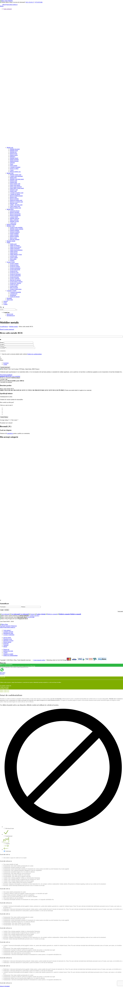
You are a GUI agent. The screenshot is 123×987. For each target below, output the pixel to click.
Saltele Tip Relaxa (15, 245)
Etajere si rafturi (14, 168)
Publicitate (8, 851)
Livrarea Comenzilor (8, 634)
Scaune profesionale (15, 275)
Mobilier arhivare (14, 218)
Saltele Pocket (13, 253)
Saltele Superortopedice (16, 250)
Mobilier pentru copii (15, 174)
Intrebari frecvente (8, 651)
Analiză (7, 843)
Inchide (6, 610)
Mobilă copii (10, 173)
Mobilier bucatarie (15, 149)
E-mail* (2, 344)
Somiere (12, 260)
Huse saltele (13, 259)
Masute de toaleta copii (16, 200)
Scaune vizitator (14, 263)
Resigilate (9, 298)
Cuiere (12, 170)
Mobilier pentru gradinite (16, 229)
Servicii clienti (7, 637)
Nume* (2, 342)
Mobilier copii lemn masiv (17, 179)
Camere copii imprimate (16, 176)
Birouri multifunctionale (16, 195)
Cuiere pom (13, 223)
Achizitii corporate (8, 631)
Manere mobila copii (15, 207)
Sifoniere (12, 162)
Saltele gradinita (14, 235)
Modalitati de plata (8, 633)
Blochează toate (9, 828)
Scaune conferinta (14, 278)
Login (2, 610)
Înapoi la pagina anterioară (7, 329)
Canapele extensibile (15, 292)
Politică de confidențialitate (10, 655)
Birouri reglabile (14, 198)
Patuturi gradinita (14, 230)
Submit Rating (4, 417)
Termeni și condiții (8, 654)
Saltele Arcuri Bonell (15, 247)
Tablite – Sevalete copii (16, 204)
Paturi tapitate (13, 165)
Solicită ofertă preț (5, 367)
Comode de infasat (15, 194)
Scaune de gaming (15, 266)
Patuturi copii (13, 180)
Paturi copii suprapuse (16, 186)
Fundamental (8, 836)
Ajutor (5, 302)
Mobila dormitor (14, 159)
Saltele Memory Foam (16, 254)
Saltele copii (13, 244)
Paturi (11, 164)
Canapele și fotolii (11, 290)
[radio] (63, 408)
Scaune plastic (14, 286)
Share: (1, 360)
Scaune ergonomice (15, 268)
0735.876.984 (38, 2)
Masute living (13, 153)
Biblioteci (12, 156)
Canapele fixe (13, 293)
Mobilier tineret (14, 158)
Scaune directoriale (15, 269)
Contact (5, 304)
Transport (5, 645)
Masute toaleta (14, 155)
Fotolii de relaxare (15, 296)
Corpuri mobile (14, 217)
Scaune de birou (14, 265)
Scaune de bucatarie (15, 274)
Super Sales (10, 299)
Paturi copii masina (15, 185)
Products (5, 326)
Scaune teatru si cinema (16, 281)
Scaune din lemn (14, 277)
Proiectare (6, 643)
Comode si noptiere (15, 167)
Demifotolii (13, 295)
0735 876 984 (30, 617)
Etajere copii (13, 191)
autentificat (10, 433)
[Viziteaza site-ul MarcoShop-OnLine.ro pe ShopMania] (102, 659)
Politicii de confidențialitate (34, 354)
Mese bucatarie (14, 287)
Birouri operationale (15, 215)
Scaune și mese (11, 262)
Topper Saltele (14, 257)
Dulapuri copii (14, 189)
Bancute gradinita (14, 239)
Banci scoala (13, 238)
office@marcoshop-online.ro (7, 627)
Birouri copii (13, 197)
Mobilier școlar (11, 226)
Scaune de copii (14, 272)
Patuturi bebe (13, 182)
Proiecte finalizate (11, 224)
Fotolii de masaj (14, 284)
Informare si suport (8, 640)
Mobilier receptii (14, 221)
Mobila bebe (13, 177)
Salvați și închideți (5, 986)
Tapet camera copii (15, 206)
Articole (5, 301)
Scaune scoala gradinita (16, 227)
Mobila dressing (14, 161)
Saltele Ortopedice (15, 248)
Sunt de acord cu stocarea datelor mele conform (22, 354)
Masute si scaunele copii (16, 201)
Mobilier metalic (11, 241)
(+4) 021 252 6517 (34, 615)
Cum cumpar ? (7, 630)
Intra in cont (10, 314)
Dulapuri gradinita (15, 232)
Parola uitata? (120, 611)
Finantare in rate (7, 639)
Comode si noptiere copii (16, 192)
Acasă (1, 326)
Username (2, 607)
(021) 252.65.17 (30, 2)
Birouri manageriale (15, 214)
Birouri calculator (14, 212)
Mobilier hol (13, 152)
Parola (23, 607)
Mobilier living (14, 150)
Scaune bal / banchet (15, 283)
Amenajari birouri (14, 210)
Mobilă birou (10, 209)
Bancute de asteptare (15, 280)
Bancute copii (13, 203)
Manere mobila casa (15, 171)
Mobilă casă (10, 147)
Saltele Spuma (14, 251)
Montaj (5, 646)
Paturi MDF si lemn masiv (17, 188)
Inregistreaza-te (11, 315)
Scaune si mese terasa (15, 289)
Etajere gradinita (14, 233)
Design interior (7, 642)
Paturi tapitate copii (15, 183)
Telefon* (2, 346)
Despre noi (6, 649)
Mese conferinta (14, 220)
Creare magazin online (39, 660)
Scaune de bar (13, 271)
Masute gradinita (14, 236)
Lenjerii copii (13, 256)
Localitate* (3, 348)
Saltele (8, 242)
